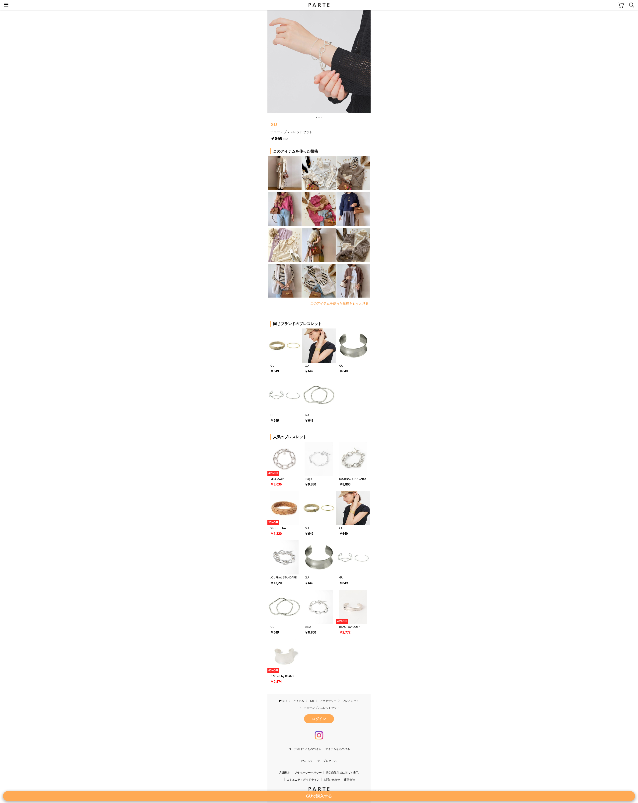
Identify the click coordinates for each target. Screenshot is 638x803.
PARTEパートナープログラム (319, 761)
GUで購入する (319, 796)
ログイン (319, 718)
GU (273, 124)
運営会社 (349, 779)
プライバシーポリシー (308, 772)
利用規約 (284, 772)
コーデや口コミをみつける (304, 749)
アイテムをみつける (337, 749)
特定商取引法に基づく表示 (342, 772)
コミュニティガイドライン (303, 779)
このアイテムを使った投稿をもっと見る (339, 303)
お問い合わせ (331, 779)
